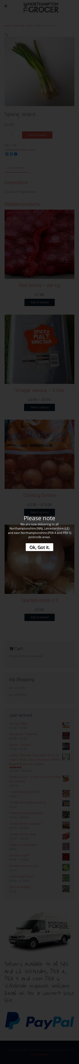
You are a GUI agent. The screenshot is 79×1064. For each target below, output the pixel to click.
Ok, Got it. (39, 547)
